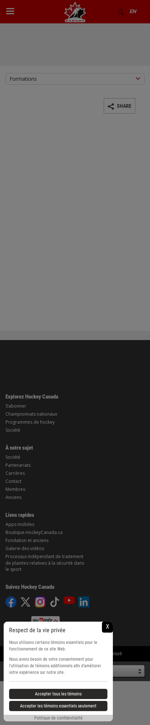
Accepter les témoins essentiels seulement (58, 706)
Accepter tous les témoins (58, 694)
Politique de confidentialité (58, 718)
